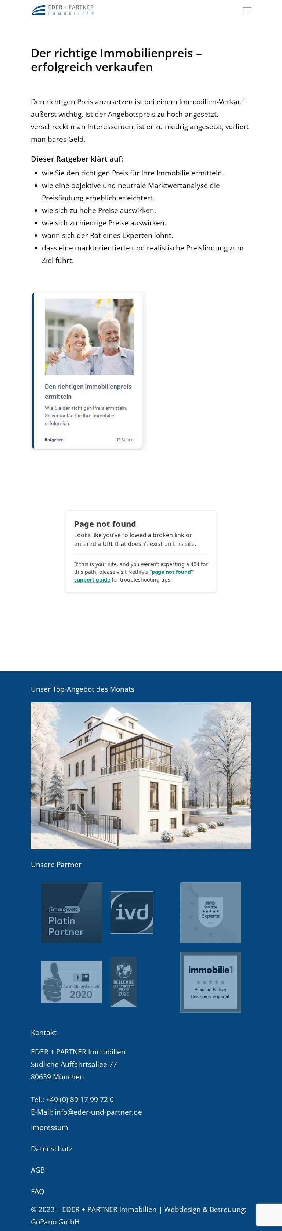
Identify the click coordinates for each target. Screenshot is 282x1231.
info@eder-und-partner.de (98, 1112)
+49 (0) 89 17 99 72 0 (80, 1099)
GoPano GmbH (55, 1222)
